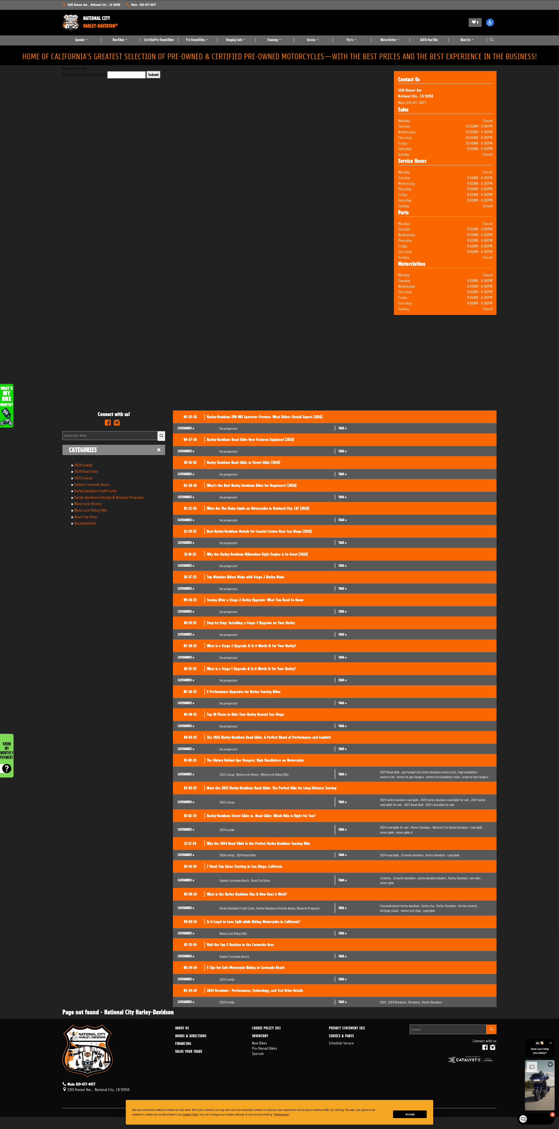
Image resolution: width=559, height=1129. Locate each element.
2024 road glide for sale (395, 827)
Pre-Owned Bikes (264, 1048)
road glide (477, 827)
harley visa (428, 905)
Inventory (260, 1036)
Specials (258, 1053)
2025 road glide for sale (440, 804)
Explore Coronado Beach (92, 484)
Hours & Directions (191, 1036)
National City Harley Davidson (451, 827)
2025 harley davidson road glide (400, 799)
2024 (383, 1001)
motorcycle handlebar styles (444, 776)
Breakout (414, 1001)
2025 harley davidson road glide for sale (445, 799)
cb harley (386, 877)
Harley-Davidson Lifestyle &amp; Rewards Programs (288, 908)
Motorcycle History (88, 503)
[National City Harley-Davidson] (70, 22)
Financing (183, 1043)
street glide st (404, 832)
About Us (182, 1028)
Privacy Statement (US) (347, 1028)
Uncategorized (85, 522)
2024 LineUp (83, 464)
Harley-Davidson (421, 827)
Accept (409, 1114)
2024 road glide (390, 854)
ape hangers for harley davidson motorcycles (429, 771)
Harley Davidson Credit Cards (95, 490)
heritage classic (390, 910)
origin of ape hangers (475, 776)
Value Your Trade (188, 1051)
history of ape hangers (411, 776)
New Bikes (259, 1042)
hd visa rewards (468, 905)
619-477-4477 (416, 102)
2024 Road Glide (86, 471)
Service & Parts (341, 1036)
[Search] (161, 436)
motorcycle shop (411, 910)
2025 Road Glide (390, 771)
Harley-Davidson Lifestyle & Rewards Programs (109, 497)
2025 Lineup (83, 477)
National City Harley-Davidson (84, 74)
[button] (490, 22)
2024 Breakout (398, 1001)
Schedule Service (341, 1042)
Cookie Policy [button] (190, 1114)
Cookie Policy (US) (266, 1028)
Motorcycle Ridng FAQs (90, 510)
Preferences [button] (281, 1114)
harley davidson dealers (432, 877)
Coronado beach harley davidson (400, 905)
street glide (387, 832)
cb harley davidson (413, 854)
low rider (476, 877)
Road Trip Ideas (85, 516)
